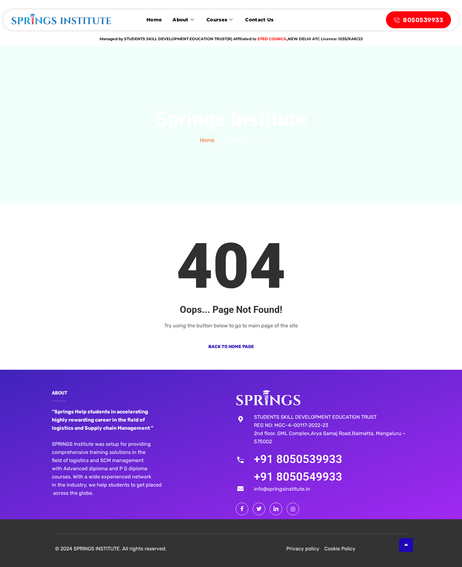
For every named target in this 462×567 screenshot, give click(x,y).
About (181, 20)
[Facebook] (242, 509)
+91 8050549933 (298, 476)
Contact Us (259, 20)
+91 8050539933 (298, 459)
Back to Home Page (231, 346)
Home (154, 20)
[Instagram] (293, 509)
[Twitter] (259, 509)
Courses (216, 20)
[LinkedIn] (276, 509)
